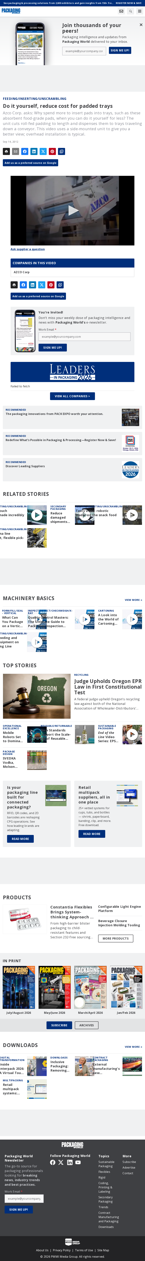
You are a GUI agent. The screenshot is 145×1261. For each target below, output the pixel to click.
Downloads (59, 1057)
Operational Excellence (12, 727)
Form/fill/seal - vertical (12, 612)
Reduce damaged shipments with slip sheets (58, 517)
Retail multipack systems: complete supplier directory (11, 1089)
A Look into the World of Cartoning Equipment (108, 619)
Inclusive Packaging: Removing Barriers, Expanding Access (59, 1066)
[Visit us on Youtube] (78, 1162)
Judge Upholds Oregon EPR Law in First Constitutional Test (108, 686)
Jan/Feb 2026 (126, 1012)
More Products (116, 938)
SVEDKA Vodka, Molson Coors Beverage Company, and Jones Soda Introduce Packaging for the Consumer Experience (12, 762)
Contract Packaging (100, 1059)
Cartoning (106, 610)
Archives (86, 1025)
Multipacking (13, 1080)
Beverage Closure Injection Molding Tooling (119, 923)
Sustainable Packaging (107, 727)
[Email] (15, 151)
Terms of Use (84, 1250)
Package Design (9, 753)
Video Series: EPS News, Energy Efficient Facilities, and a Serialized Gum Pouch (107, 737)
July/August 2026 (19, 1012)
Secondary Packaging (58, 508)
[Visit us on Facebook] (52, 1162)
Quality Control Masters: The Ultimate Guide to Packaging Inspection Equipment (48, 621)
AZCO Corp (22, 272)
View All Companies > (72, 396)
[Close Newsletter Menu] (141, 24)
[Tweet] (43, 151)
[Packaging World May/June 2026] (55, 987)
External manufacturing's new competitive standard (106, 1068)
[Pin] (52, 151)
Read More (20, 839)
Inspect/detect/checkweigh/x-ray (50, 612)
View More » (133, 600)
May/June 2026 (54, 1012)
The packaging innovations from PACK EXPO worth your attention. (54, 414)
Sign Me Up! (120, 50)
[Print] (6, 151)
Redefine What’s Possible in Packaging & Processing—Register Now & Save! (61, 440)
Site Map (103, 1250)
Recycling (81, 674)
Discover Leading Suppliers (25, 466)
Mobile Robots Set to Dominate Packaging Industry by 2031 (13, 737)
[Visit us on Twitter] (61, 1162)
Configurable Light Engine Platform (119, 909)
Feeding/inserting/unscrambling (34, 98)
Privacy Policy (62, 1250)
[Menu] (139, 10)
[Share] (24, 151)
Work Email (47, 329)
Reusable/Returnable (56, 726)
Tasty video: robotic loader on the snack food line (96, 515)
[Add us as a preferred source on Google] (61, 151)
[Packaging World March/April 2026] (90, 987)
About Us (42, 1250)
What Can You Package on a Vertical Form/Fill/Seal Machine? (13, 621)
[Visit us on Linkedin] (69, 1162)
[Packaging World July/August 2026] (19, 987)
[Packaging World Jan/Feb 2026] (126, 987)
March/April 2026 (90, 1012)
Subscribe (59, 1025)
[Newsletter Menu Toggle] (121, 10)
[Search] (130, 10)
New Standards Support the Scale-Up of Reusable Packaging (56, 734)
